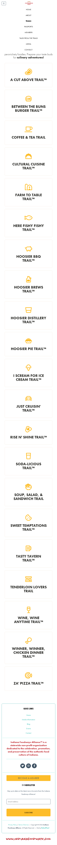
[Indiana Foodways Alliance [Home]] (32, 5)
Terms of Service (24, 825)
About (28, 15)
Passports (28, 26)
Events (28, 728)
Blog (28, 724)
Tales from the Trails (28, 38)
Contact (28, 50)
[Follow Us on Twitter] (22, 765)
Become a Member (28, 778)
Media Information (28, 719)
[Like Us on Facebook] (28, 765)
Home (28, 9)
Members (28, 32)
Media (28, 44)
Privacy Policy (12, 825)
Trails (28, 21)
